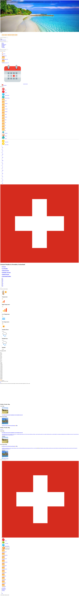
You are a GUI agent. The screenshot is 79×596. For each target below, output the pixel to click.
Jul (2, 282)
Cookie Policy (4, 588)
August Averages (5, 270)
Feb (2, 278)
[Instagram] (40, 593)
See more (1, 429)
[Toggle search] (0, 38)
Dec (2, 286)
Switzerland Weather (6, 276)
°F (0, 382)
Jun (2, 281)
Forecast (4, 266)
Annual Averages (5, 274)
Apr (2, 280)
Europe (3, 43)
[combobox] (4, 37)
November (3, 47)
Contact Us (3, 590)
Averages (3, 46)
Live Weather (5, 268)
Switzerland (3, 45)
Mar (2, 279)
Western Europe (4, 44)
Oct (2, 284)
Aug (2, 283)
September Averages (6, 272)
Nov (2, 285)
